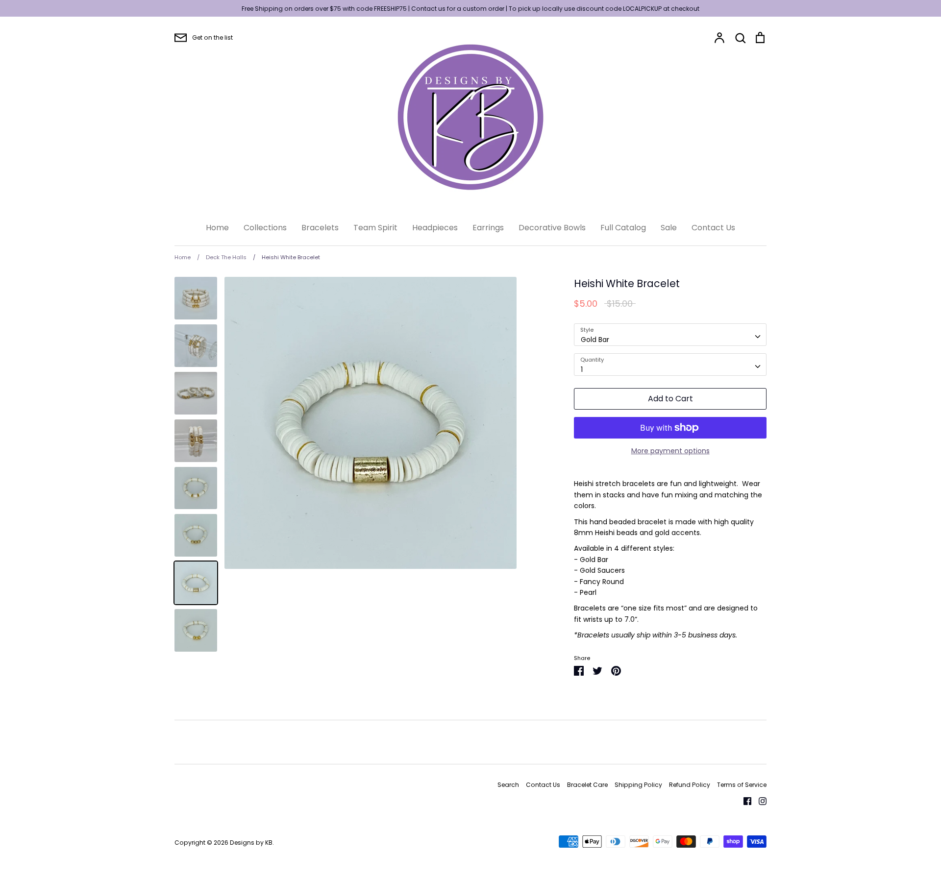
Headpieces (435, 227)
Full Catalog (623, 227)
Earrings (488, 227)
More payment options (670, 451)
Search (508, 785)
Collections (265, 227)
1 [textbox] (582, 369)
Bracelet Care (587, 785)
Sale (669, 227)
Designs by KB (251, 842)
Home (217, 227)
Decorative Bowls (552, 227)
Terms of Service (742, 785)
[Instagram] (759, 801)
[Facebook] (743, 801)
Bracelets (320, 227)
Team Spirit (375, 227)
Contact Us (713, 227)
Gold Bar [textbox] (595, 339)
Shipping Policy (638, 785)
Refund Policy (689, 785)
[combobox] (670, 334)
